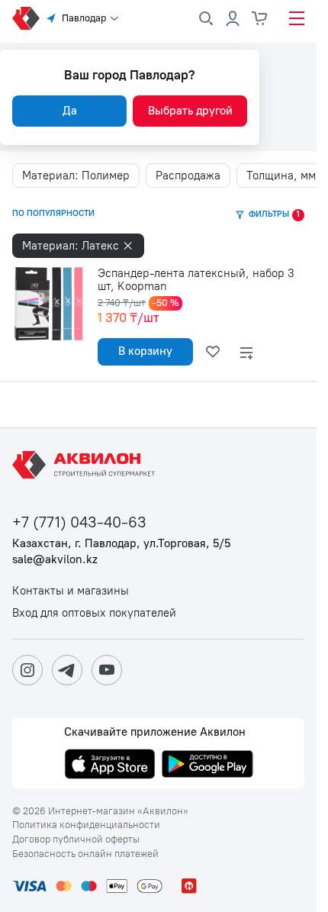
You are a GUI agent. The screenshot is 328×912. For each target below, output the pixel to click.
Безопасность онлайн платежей (85, 854)
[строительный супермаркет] (26, 18)
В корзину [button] (145, 351)
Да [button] (70, 111)
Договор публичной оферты (76, 839)
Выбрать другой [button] (190, 111)
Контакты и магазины (70, 591)
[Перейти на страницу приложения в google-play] (207, 765)
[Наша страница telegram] (67, 670)
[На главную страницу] (86, 464)
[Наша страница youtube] (107, 670)
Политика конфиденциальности (86, 825)
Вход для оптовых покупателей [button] (94, 613)
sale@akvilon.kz (55, 559)
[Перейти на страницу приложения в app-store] (110, 765)
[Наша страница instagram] (27, 670)
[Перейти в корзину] (260, 18)
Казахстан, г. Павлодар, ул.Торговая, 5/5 (121, 543)
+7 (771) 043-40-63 (79, 522)
